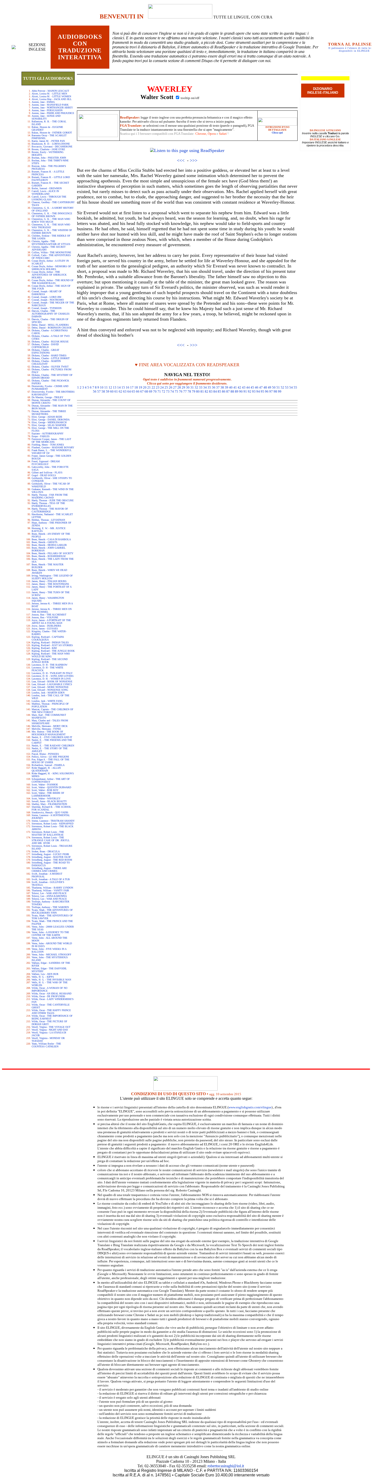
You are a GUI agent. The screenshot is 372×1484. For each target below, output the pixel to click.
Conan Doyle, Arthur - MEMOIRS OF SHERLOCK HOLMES (51, 268)
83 (211, 391)
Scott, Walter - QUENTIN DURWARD (51, 787)
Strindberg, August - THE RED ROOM (52, 859)
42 (239, 387)
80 (198, 391)
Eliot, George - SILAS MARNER (49, 425)
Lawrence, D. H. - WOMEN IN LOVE (51, 678)
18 (136, 387)
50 (274, 387)
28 (179, 387)
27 (175, 387)
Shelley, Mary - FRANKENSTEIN (49, 804)
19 (140, 387)
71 (159, 391)
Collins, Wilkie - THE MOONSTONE (51, 252)
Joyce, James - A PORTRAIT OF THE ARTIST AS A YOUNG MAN (51, 621)
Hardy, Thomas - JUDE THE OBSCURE (53, 500)
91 (245, 391)
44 (248, 387)
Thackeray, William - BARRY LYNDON (52, 887)
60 (112, 391)
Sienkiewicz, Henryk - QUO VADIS (50, 812)
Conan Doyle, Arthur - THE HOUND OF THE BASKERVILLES (53, 281)
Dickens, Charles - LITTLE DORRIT (51, 358)
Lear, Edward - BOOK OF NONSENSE (52, 681)
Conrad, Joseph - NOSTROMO (48, 299)
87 (228, 391)
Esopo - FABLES (41, 436)
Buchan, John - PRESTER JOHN (49, 157)
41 (235, 387)
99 (279, 391)
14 (119, 387)
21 (149, 387)
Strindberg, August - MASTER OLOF (51, 857)
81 (202, 391)
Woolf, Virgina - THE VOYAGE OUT (51, 1027)
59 (107, 391)
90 (241, 391)
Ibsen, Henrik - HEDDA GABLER (49, 545)
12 (110, 387)
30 (188, 387)
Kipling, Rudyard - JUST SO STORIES (52, 645)
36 (213, 387)
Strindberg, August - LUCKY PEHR (50, 854)
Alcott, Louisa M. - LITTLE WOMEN (51, 96)
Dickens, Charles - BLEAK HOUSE (50, 341)
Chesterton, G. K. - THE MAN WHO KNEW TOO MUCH (51, 220)
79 (193, 391)
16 (127, 387)
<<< (180, 160)
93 (254, 391)
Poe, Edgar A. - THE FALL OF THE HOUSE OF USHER (50, 761)
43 (243, 387)
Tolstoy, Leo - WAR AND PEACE (49, 898)
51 (278, 387)
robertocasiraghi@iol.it (226, 1466)
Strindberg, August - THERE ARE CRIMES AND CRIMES (49, 869)
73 (168, 391)
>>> (193, 160)
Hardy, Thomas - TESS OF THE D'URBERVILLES (48, 504)
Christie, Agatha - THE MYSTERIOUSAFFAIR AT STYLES (51, 242)
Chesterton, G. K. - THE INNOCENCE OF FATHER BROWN (52, 215)
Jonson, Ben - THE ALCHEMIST (49, 614)
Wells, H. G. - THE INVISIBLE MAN (51, 979)
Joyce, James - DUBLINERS (46, 625)
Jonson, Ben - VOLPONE (45, 617)
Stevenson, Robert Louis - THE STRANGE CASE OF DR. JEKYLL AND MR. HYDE (51, 840)
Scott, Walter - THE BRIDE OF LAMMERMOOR (48, 794)
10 (102, 387)
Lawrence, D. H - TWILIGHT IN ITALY (52, 673)
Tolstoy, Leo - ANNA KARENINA (49, 896)
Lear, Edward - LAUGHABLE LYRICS (52, 684)
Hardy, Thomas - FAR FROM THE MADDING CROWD (50, 496)
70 (155, 391)
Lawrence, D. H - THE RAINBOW (49, 664)
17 (132, 387)
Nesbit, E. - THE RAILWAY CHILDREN (53, 745)
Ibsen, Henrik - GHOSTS (44, 542)
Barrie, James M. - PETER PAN (48, 141)
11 (106, 387)
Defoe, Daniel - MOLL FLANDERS (50, 324)
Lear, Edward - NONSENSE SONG (50, 689)
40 (231, 387)
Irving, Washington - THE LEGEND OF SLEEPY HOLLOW (52, 577)
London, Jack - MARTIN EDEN (48, 692)
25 (166, 387)
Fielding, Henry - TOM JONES (48, 444)
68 (146, 391)
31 (192, 387)
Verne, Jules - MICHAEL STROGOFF (51, 954)
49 (269, 387)
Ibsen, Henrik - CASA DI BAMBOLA (51, 539)
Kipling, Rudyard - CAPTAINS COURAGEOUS (48, 638)
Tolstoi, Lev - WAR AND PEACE (49, 893)
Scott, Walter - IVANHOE (45, 784)
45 (252, 387)
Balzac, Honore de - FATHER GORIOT (52, 132)
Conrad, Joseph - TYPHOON (46, 308)
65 (133, 391)
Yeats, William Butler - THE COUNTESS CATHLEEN (46, 1045)
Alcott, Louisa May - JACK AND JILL (52, 99)
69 (150, 391)
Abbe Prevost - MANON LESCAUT (50, 90)
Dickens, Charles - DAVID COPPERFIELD (45, 346)
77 (185, 391)
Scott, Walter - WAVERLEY (46, 798)
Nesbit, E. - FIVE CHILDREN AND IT (52, 737)
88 (232, 391)
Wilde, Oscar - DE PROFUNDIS (48, 996)
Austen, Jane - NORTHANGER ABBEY (52, 107)
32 (196, 387)
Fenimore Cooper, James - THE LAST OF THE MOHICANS (51, 440)
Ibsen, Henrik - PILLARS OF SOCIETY (52, 553)
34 (205, 387)
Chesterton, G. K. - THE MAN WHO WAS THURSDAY (51, 226)
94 (258, 391)
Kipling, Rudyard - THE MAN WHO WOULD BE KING (51, 655)
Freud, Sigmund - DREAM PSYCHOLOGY (46, 463)
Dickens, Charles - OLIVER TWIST (50, 366)
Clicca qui (277, 132)
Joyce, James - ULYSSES (45, 628)
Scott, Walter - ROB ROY (45, 790)
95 (262, 391)
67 (142, 391)
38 (222, 387)
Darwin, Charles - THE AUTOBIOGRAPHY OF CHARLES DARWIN (51, 314)
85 (219, 391)
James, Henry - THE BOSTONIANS (50, 584)
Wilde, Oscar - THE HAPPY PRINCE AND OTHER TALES (51, 1011)
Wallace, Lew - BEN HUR (45, 974)
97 (271, 391)
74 (172, 391)
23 (157, 387)
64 (129, 391)
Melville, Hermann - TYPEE (46, 728)
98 (275, 391)
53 (286, 387)
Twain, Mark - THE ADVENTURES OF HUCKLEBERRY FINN (52, 911)
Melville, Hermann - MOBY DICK (50, 726)
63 (125, 391)
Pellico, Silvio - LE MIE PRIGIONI (50, 756)
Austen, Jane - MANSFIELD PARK (50, 104)
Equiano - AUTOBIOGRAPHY (48, 433)
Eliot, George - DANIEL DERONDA (51, 419)
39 (226, 387)
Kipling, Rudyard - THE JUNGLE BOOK (53, 650)
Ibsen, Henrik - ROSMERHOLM (49, 556)
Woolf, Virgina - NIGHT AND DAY (50, 1029)
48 (265, 387)
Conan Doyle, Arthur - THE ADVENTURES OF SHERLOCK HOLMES (49, 275)
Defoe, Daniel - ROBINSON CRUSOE (52, 327)
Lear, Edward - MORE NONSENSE (50, 687)
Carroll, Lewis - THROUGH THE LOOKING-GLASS (49, 198)
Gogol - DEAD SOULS (44, 475)
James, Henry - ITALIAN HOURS (49, 581)
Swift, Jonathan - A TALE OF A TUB (51, 879)
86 (223, 391)
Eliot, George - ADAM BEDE (47, 416)
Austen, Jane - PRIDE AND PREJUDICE (53, 113)
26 (170, 387)
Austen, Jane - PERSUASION (47, 110)
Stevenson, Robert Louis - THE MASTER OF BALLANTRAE (48, 833)
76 (180, 391)
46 (256, 387)
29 (183, 387)
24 (162, 387)
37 (218, 387)
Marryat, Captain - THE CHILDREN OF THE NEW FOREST (52, 711)
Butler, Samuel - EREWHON (47, 188)
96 (266, 391)
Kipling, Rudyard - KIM (44, 648)
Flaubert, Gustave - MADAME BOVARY (53, 447)
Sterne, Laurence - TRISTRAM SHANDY (53, 820)
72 (163, 391)
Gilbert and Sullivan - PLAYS (47, 472)
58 (103, 391)
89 (236, 391)
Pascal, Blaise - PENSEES (45, 754)
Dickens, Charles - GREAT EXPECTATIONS (45, 351)
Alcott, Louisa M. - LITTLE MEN (49, 93)
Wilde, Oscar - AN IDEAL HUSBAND (51, 993)
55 (295, 387)
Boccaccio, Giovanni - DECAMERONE (52, 146)
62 (120, 391)
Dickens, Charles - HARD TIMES (49, 355)
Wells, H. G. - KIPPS (43, 976)
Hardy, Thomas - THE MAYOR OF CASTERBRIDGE (50, 510)
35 (209, 387)
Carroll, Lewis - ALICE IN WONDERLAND (45, 192)
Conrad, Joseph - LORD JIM (46, 297)
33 (200, 387)
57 (99, 391)
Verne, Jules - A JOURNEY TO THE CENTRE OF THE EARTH (50, 933)
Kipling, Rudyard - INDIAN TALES (50, 642)
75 (176, 391)
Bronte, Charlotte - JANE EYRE (48, 149)
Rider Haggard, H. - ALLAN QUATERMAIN (46, 769)
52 (282, 387)
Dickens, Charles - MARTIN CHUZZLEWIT (46, 362)
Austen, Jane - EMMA (43, 102)
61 (116, 391)
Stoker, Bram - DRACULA (46, 851)
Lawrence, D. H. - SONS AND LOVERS (53, 675)
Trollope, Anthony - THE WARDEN (50, 907)
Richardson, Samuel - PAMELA (48, 765)
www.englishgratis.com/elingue (250, 1107)
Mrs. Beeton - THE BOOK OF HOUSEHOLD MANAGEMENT (49, 733)
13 (114, 387)
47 (261, 387)
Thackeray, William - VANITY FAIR (50, 890)
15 (123, 387)
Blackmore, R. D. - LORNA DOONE (51, 143)
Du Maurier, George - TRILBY (47, 397)
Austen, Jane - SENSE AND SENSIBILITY (46, 117)
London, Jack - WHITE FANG (47, 701)
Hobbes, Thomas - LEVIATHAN (48, 519)
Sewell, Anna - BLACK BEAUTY (49, 801)
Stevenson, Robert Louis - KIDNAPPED (52, 823)
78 (189, 391)
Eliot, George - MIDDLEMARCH (49, 422)
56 (94, 391)
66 (137, 391)
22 (153, 387)
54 (291, 387)
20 (145, 387)
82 (206, 391)
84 (215, 391)
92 (249, 391)
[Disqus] (187, 481)
